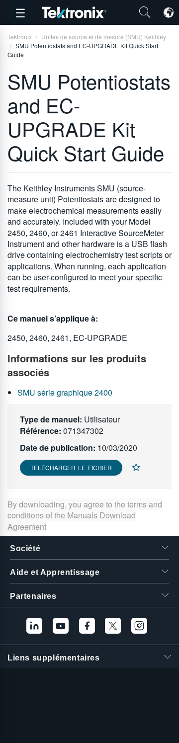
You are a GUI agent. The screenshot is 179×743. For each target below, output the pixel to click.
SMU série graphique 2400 (64, 392)
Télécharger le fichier (71, 467)
